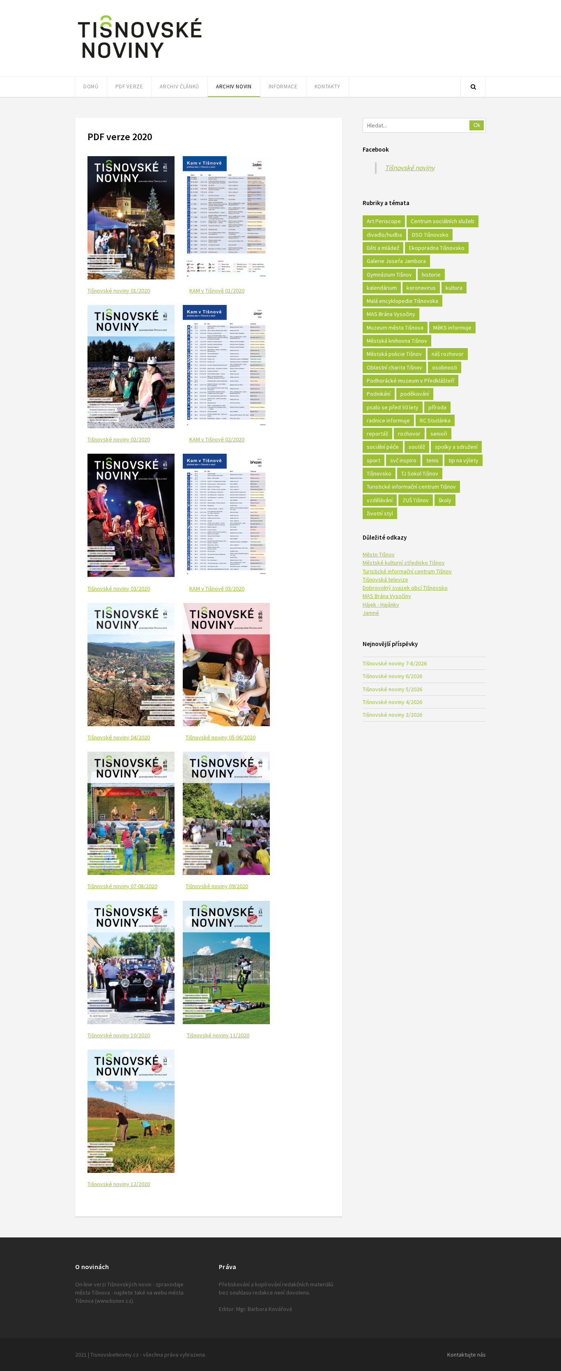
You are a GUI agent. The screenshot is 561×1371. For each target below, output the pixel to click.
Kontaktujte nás (466, 1354)
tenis (432, 460)
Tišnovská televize (385, 579)
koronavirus (421, 287)
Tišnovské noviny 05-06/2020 (220, 737)
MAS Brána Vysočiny (391, 314)
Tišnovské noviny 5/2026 (392, 689)
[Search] (473, 86)
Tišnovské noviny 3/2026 (392, 714)
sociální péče (383, 446)
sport (373, 460)
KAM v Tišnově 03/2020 (216, 588)
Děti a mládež (383, 248)
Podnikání (379, 393)
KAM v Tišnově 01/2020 (216, 290)
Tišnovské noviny (410, 167)
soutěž (417, 446)
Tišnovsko (379, 473)
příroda (437, 407)
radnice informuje (388, 420)
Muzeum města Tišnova (395, 327)
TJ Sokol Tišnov (419, 473)
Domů (91, 86)
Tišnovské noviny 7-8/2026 (395, 663)
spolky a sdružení (456, 446)
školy (445, 500)
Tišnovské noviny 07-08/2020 (122, 886)
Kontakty (327, 86)
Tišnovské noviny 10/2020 (118, 1035)
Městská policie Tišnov (394, 354)
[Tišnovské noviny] (139, 59)
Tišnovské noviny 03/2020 (118, 588)
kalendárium (382, 287)
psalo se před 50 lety (392, 407)
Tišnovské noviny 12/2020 (118, 1184)
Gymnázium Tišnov (389, 274)
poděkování (414, 393)
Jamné (371, 612)
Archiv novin (234, 86)
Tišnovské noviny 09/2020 (217, 886)
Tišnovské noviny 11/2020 (218, 1035)
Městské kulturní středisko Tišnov (404, 562)
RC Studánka (435, 420)
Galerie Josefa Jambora (396, 261)
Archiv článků (179, 86)
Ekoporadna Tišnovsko (436, 248)
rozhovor (409, 433)
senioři (438, 433)
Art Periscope (384, 221)
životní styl (380, 513)
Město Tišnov (379, 554)
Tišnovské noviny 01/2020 (118, 290)
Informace (283, 86)
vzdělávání (380, 500)
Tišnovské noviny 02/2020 (118, 439)
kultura (454, 287)
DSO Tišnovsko (430, 234)
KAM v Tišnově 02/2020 (216, 439)
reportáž (377, 433)
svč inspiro (403, 460)
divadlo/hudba (384, 234)
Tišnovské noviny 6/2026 (392, 676)
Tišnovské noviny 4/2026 (392, 702)
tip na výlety (463, 460)
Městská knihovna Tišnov (397, 340)
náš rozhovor (448, 354)
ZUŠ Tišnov (415, 500)
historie (431, 274)
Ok (477, 125)
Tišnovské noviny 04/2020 (118, 737)
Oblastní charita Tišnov (394, 367)
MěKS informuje (452, 327)
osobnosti (444, 367)
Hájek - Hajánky (381, 604)
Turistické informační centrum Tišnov (411, 486)
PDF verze (129, 86)
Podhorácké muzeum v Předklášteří (410, 380)
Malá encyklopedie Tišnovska (402, 301)
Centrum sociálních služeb (442, 221)
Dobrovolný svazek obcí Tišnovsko (405, 587)
